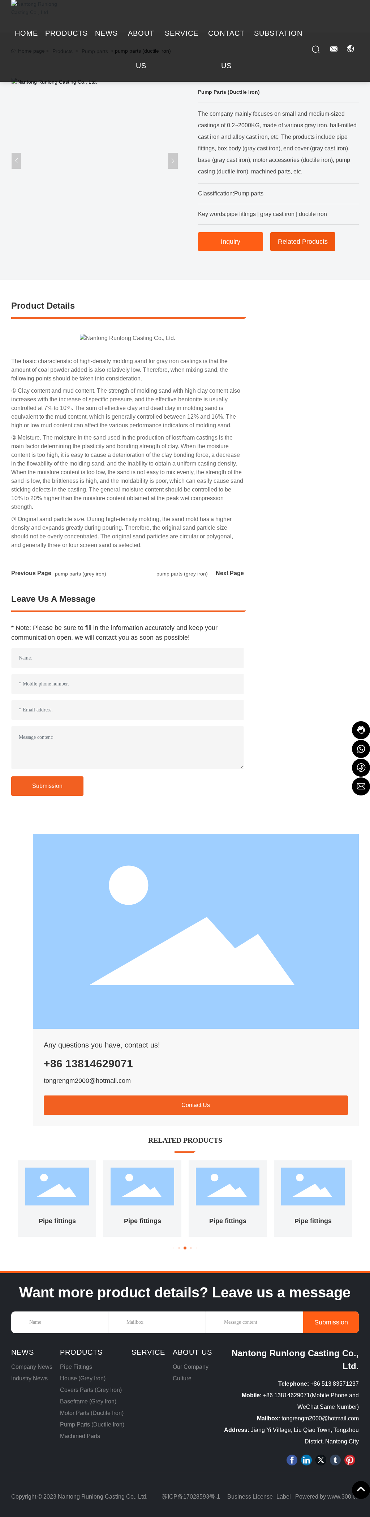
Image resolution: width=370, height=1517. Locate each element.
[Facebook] (292, 1460)
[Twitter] (320, 1460)
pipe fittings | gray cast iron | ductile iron (277, 214)
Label (283, 1497)
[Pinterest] (349, 1460)
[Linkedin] (306, 1460)
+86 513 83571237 (334, 1384)
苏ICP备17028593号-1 (191, 1497)
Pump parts (248, 193)
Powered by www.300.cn (327, 1497)
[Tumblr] (335, 1460)
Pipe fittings (57, 1221)
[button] (173, 1248)
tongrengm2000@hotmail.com (87, 1080)
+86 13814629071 (88, 1064)
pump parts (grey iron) (80, 574)
